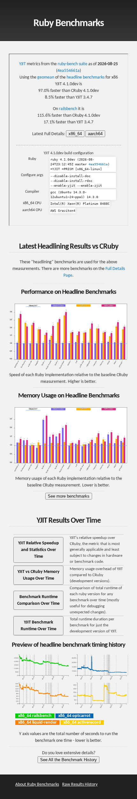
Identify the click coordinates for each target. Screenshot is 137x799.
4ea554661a (68, 70)
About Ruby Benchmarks (37, 784)
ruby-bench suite (72, 64)
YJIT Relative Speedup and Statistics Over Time (38, 550)
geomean (45, 77)
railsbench (68, 109)
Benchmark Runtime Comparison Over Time (38, 600)
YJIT (22, 64)
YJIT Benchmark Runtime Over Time (38, 625)
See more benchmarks (69, 496)
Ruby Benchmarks (68, 23)
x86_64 (75, 133)
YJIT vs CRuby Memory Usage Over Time (39, 575)
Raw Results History (79, 784)
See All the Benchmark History (68, 759)
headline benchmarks (86, 77)
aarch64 (95, 133)
